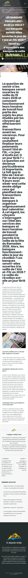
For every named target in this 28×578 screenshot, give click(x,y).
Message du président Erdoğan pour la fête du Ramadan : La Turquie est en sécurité (21, 464)
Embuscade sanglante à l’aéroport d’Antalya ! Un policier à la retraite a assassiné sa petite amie (12, 502)
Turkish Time (5, 9)
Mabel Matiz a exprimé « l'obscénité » (13, 507)
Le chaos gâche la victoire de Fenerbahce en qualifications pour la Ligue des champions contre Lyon (14, 513)
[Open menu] (25, 4)
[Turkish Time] (7, 3)
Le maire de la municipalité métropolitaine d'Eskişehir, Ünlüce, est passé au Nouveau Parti (14, 494)
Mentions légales (18, 573)
